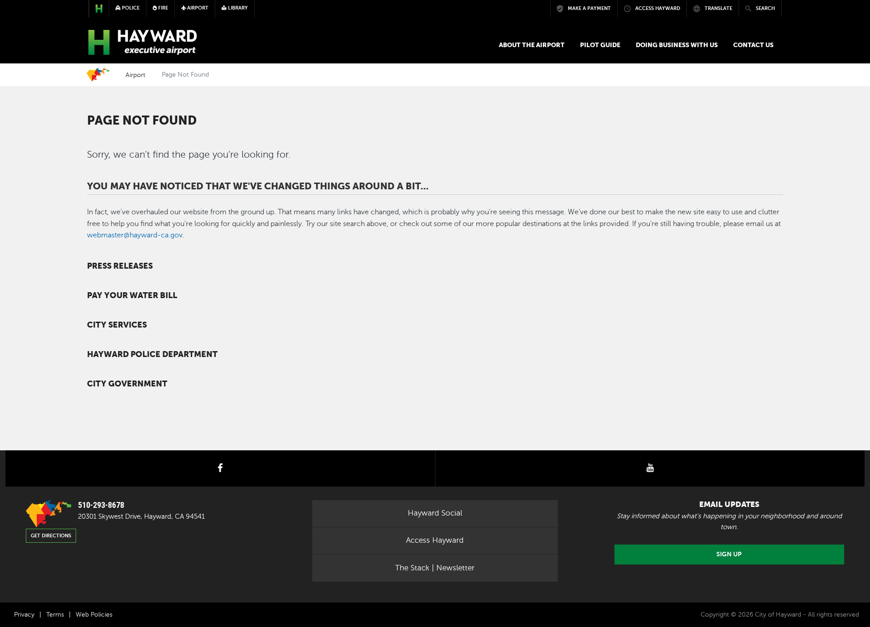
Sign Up (729, 554)
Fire (162, 7)
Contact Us (753, 44)
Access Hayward (435, 540)
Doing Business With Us (677, 44)
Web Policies (94, 614)
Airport (135, 74)
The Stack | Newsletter (434, 568)
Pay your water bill (132, 295)
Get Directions (51, 535)
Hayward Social (435, 513)
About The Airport (532, 44)
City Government (127, 383)
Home (98, 74)
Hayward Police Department (152, 354)
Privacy (24, 614)
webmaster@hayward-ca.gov (135, 235)
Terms (55, 614)
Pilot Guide (600, 44)
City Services (117, 324)
